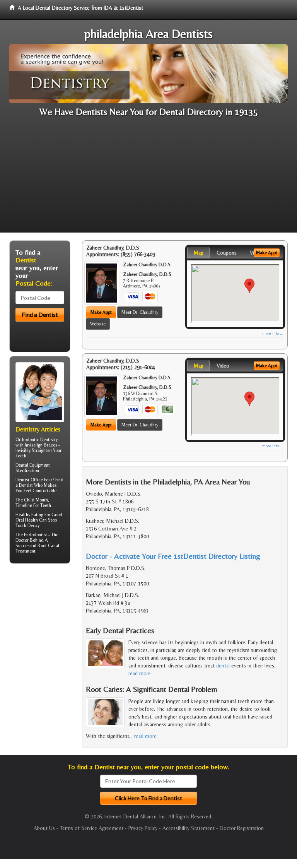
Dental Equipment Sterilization (32, 467)
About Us (44, 828)
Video (223, 366)
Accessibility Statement (188, 828)
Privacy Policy (142, 828)
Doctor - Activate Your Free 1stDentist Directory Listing (173, 555)
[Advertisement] (148, 178)
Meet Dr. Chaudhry (139, 312)
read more (139, 673)
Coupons (227, 253)
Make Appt (101, 312)
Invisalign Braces (41, 445)
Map (198, 253)
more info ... (272, 333)
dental (223, 665)
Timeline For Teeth (33, 505)
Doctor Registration (242, 828)
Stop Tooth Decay (36, 522)
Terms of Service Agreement (91, 828)
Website (98, 324)
